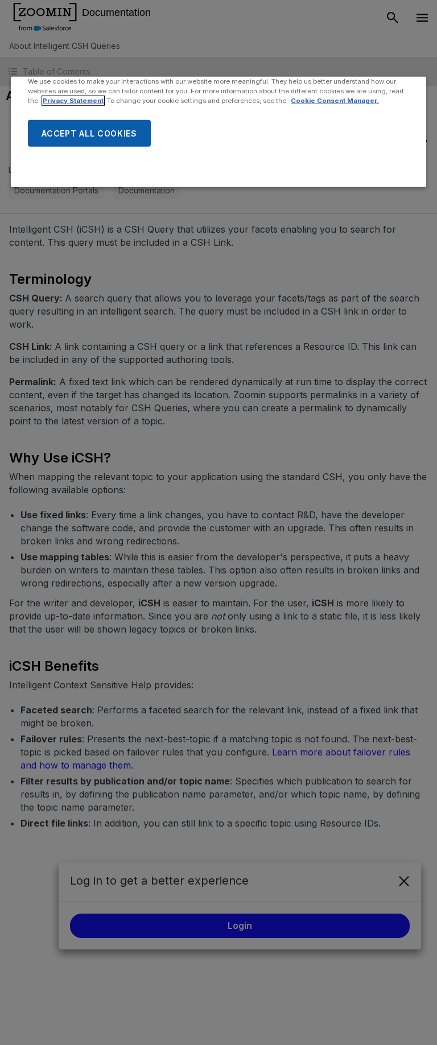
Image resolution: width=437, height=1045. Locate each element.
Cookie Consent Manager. (335, 101)
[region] (218, 132)
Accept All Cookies (89, 133)
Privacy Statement (73, 101)
